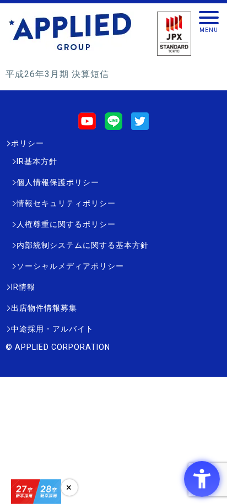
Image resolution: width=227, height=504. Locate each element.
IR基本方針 (37, 161)
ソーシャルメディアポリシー (70, 266)
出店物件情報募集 (44, 308)
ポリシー (27, 143)
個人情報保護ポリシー (58, 182)
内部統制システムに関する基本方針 (83, 245)
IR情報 (23, 287)
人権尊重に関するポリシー (66, 224)
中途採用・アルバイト (52, 328)
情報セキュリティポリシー (66, 203)
